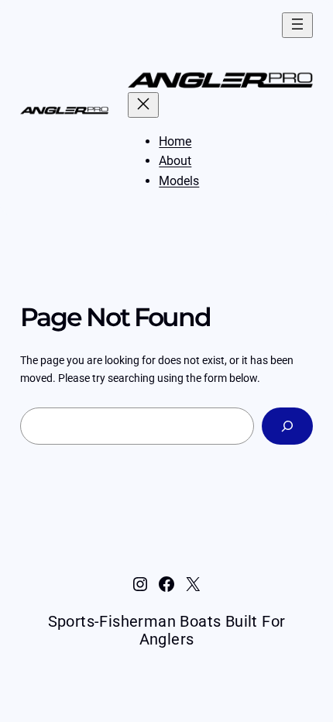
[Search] (288, 425)
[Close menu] (143, 105)
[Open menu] (297, 25)
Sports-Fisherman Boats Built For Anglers (167, 630)
